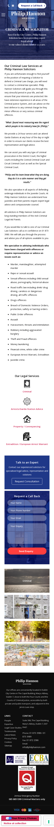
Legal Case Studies (13, 727)
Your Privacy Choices (24, 818)
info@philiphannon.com (33, 747)
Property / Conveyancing (27, 426)
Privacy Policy (10, 738)
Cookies (8, 742)
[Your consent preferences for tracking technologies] (49, 822)
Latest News (10, 735)
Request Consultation (27, 481)
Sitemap (8, 745)
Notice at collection (15, 823)
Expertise (8, 724)
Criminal (27, 391)
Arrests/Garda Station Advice (27, 408)
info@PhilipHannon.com (13, 5)
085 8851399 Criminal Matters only (27, 799)
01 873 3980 (9, 5)
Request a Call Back (31, 5)
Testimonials (10, 731)
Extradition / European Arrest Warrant (27, 444)
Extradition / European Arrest (27, 653)
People (7, 720)
